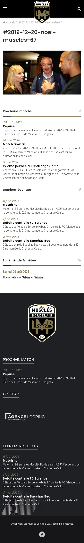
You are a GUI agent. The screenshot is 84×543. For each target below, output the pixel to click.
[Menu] (5, 10)
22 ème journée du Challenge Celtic (30, 164)
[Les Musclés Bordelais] (42, 12)
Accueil (9, 22)
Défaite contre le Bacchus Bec (26, 239)
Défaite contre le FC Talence (25, 221)
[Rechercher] (79, 10)
